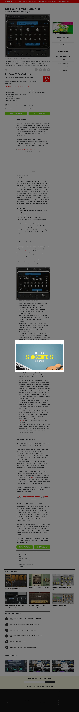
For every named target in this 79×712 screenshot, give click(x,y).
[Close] (62, 342)
